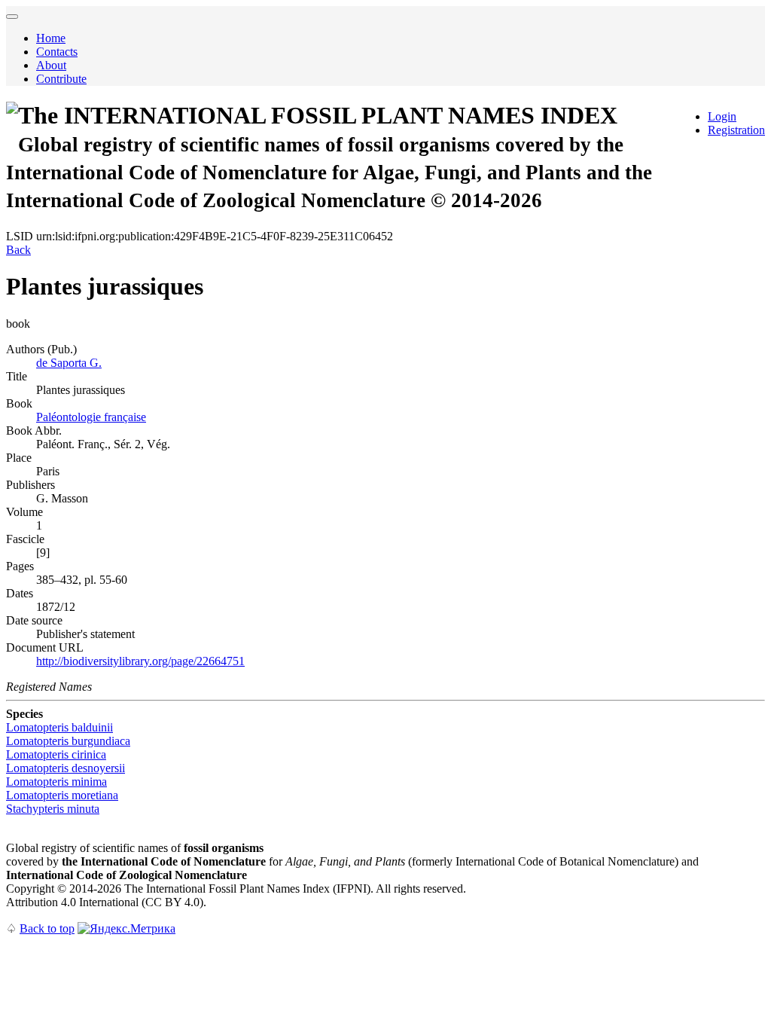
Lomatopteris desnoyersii (65, 768)
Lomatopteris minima (56, 781)
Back (18, 249)
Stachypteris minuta (52, 808)
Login (722, 116)
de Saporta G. (69, 362)
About (51, 65)
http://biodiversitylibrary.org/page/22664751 (140, 661)
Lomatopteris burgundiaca (68, 740)
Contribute (61, 78)
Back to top (47, 928)
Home (51, 38)
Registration (736, 130)
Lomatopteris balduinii (59, 727)
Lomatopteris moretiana (62, 795)
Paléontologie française (91, 417)
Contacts (57, 51)
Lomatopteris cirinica (56, 754)
